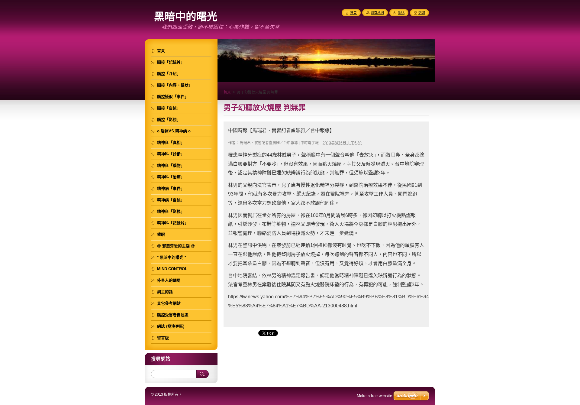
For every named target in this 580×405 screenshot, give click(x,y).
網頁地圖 (377, 13)
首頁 (227, 92)
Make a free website (374, 396)
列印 (421, 13)
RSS (401, 13)
